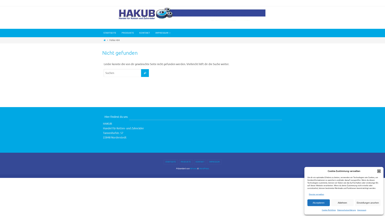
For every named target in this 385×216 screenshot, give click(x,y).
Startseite (170, 162)
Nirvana (193, 168)
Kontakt (200, 162)
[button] (378, 171)
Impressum (361, 210)
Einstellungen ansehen (368, 202)
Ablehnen (342, 202)
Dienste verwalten (316, 194)
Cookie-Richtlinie (329, 210)
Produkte (186, 162)
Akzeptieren (318, 202)
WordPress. (204, 168)
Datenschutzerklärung (346, 210)
